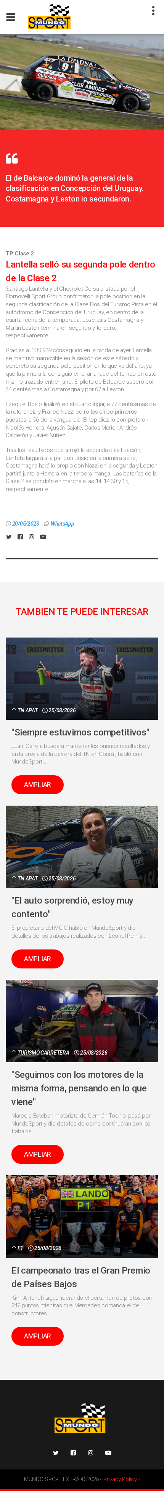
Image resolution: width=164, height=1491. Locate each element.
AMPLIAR (37, 785)
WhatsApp (62, 524)
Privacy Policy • (121, 1479)
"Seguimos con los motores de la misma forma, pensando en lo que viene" (79, 1088)
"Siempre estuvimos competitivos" (80, 732)
